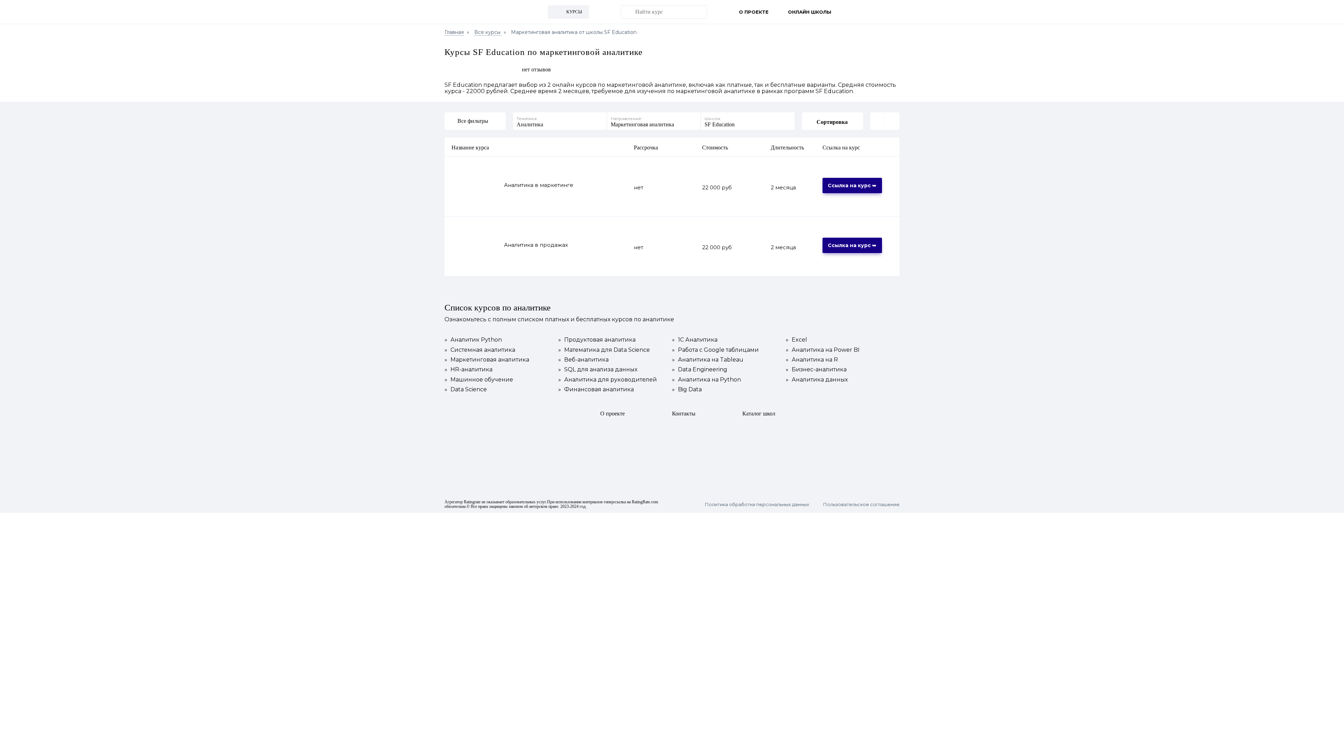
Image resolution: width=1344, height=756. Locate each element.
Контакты (683, 413)
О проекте (754, 12)
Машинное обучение (478, 380)
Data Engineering (699, 369)
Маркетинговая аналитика (486, 360)
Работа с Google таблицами (715, 350)
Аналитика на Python (706, 380)
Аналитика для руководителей (607, 380)
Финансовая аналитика (596, 389)
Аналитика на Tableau (707, 360)
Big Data (687, 389)
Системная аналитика (479, 350)
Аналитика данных (817, 380)
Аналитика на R (812, 360)
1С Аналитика (695, 340)
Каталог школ (758, 413)
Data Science (465, 389)
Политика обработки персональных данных (757, 504)
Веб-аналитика (583, 360)
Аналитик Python (473, 340)
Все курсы (488, 32)
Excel (796, 340)
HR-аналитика (468, 369)
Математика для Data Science (604, 350)
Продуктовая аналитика (597, 340)
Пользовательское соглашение (861, 504)
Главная (454, 32)
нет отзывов (536, 69)
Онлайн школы (809, 12)
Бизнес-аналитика (816, 369)
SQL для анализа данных (597, 369)
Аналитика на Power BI (823, 350)
